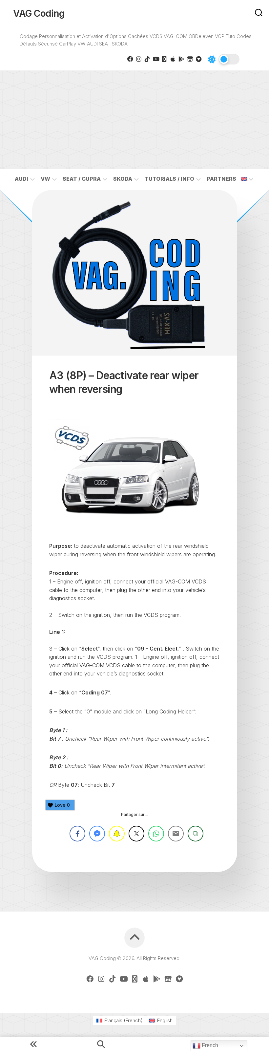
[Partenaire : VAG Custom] (190, 59)
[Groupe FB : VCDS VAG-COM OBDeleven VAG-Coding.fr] (130, 59)
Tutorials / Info (169, 178)
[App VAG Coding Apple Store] (173, 59)
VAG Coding (39, 13)
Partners (221, 178)
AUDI (21, 178)
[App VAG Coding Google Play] (181, 59)
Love (62, 805)
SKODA (122, 178)
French (209, 1045)
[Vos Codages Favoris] (198, 59)
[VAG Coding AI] (164, 59)
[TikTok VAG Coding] (147, 59)
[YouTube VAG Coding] (156, 59)
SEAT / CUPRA (82, 178)
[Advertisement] (134, 120)
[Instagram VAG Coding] (139, 59)
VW (45, 178)
